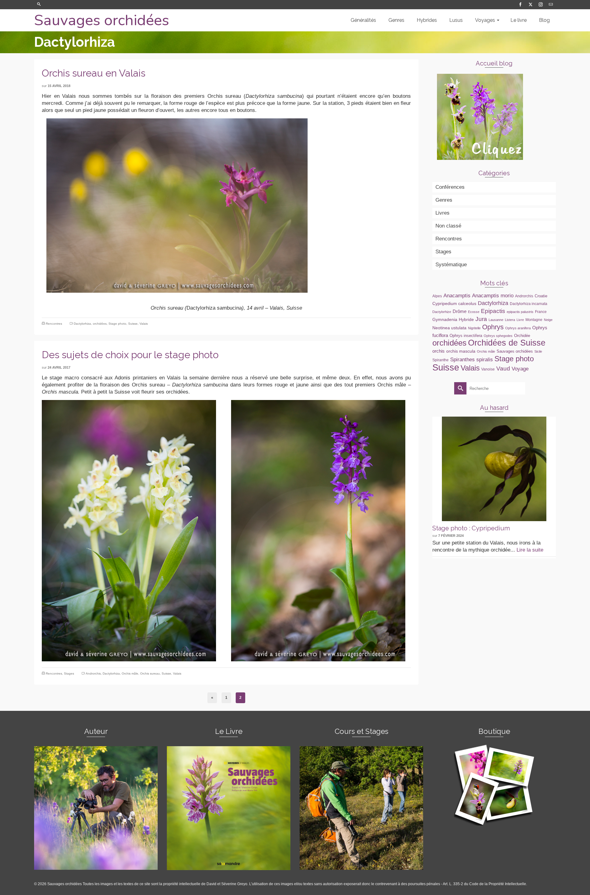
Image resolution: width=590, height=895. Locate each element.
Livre (520, 320)
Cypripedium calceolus (454, 303)
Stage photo (117, 323)
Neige (548, 320)
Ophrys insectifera (466, 335)
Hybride (466, 319)
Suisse (133, 323)
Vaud (503, 368)
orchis (438, 351)
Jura (481, 318)
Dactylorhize (441, 312)
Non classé (448, 226)
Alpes (437, 296)
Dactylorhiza (82, 323)
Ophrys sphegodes (498, 336)
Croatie (541, 296)
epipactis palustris (520, 312)
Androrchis (93, 673)
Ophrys (493, 327)
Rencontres (54, 323)
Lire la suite (530, 550)
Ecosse (473, 312)
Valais (144, 323)
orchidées (100, 323)
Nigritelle (474, 328)
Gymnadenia (444, 319)
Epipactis (493, 311)
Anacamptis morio (492, 295)
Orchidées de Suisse (506, 342)
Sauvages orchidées (101, 20)
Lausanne (496, 320)
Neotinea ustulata (449, 327)
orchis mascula (460, 351)
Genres (443, 200)
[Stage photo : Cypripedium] (494, 469)
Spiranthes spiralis (471, 359)
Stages (69, 673)
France (541, 312)
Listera (510, 320)
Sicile (538, 351)
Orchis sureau (150, 673)
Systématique (451, 264)
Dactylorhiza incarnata (528, 304)
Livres (442, 213)
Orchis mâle (130, 673)
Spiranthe (440, 360)
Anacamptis (456, 295)
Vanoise (488, 369)
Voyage (520, 368)
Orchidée (522, 335)
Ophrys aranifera (518, 328)
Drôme (459, 311)
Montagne (533, 320)
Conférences (450, 187)
